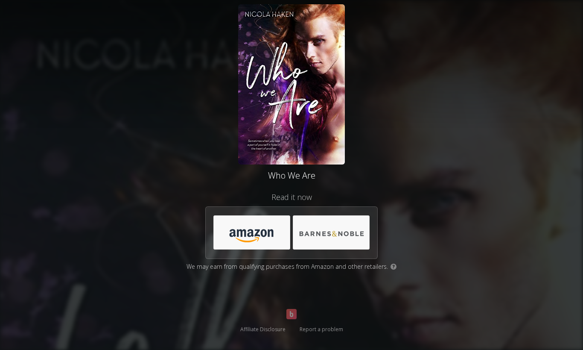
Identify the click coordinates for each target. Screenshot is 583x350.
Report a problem (321, 329)
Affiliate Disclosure (263, 329)
